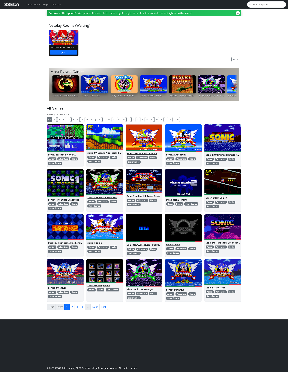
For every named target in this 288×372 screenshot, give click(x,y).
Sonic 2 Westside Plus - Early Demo (105, 152)
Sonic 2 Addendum (176, 154)
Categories (32, 4)
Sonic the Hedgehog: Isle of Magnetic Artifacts (230, 242)
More (235, 59)
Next (95, 307)
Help (45, 4)
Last (103, 307)
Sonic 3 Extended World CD (62, 154)
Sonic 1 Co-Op (94, 242)
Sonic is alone (173, 244)
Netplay (56, 4)
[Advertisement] (137, 343)
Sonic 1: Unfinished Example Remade (225, 154)
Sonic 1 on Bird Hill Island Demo (143, 196)
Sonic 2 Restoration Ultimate (142, 153)
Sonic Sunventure (57, 287)
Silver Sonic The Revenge (140, 289)
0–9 (176, 119)
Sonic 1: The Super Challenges (63, 199)
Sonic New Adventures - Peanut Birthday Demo (151, 244)
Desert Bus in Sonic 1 (216, 197)
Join (63, 52)
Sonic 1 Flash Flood (215, 287)
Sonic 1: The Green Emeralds (102, 197)
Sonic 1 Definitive (175, 289)
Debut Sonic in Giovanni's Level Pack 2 (68, 242)
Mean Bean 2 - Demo (177, 199)
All (49, 119)
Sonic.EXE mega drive (98, 285)
